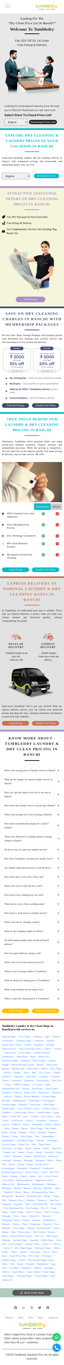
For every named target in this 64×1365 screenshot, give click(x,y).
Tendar (20, 1264)
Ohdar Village (17, 1212)
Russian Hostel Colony (21, 1236)
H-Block (16, 1124)
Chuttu (7, 1085)
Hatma (15, 1128)
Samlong (6, 1240)
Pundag (30, 1228)
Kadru (46, 1148)
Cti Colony (37, 1085)
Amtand (50, 1041)
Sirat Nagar (35, 1252)
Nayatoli (18, 1204)
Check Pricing (30, 299)
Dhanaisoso (44, 1092)
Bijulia (44, 1069)
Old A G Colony (34, 1212)
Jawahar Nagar (9, 1144)
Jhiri (34, 1144)
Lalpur (23, 1176)
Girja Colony (47, 1116)
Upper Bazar (18, 1272)
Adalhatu (37, 1037)
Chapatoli (6, 1076)
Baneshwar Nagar (10, 1060)
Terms (30, 1318)
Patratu (16, 1224)
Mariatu (37, 1188)
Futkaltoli (6, 1112)
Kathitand (6, 1160)
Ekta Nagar (35, 1104)
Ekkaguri (23, 1104)
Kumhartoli (48, 1168)
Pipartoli (47, 1224)
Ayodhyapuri (8, 1056)
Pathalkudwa (49, 1220)
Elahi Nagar (49, 1104)
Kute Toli (54, 1172)
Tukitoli (37, 1268)
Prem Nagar (18, 1228)
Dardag (25, 1088)
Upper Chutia (33, 1272)
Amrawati (38, 1041)
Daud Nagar (37, 1088)
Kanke (39, 1152)
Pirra (56, 1224)
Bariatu (40, 1065)
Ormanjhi (6, 1216)
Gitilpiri (29, 1120)
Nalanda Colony (16, 1200)
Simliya (23, 1252)
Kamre (21, 1152)
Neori (27, 1204)
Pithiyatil (6, 1228)
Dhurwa (8, 1096)
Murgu (47, 1196)
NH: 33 (44, 1208)
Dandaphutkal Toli (10, 1088)
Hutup (15, 1136)
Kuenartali (22, 1168)
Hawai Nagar (37, 1128)
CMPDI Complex (21, 1085)
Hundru (52, 1132)
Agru (47, 1037)
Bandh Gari (43, 1056)
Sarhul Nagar (47, 1240)
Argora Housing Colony (30, 1049)
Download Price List (43, 122)
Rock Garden (39, 1232)
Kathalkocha (39, 1156)
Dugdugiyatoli (19, 1100)
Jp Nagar (18, 1148)
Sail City (39, 1236)
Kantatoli (49, 1152)
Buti (34, 1072)
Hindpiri (23, 1132)
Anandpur (38, 1045)
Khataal (17, 1160)
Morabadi (20, 1196)
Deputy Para (30, 1092)
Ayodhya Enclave (42, 1053)
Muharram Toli (34, 1196)
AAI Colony (24, 1037)
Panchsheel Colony (11, 1220)
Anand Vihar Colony (11, 1045)
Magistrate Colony (44, 1180)
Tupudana (48, 1268)
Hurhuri (5, 1136)
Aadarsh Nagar (9, 1037)
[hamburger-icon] (7, 6)
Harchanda (37, 1124)
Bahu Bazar (22, 1056)
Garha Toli (15, 1116)
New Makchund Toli (13, 1208)
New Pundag (32, 1208)
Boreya (7, 1072)
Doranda (6, 1100)
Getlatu (34, 1116)
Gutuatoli (53, 1120)
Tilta (4, 1268)
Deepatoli (6, 1092)
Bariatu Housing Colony (22, 1065)
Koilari (12, 1164)
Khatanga (28, 1160)
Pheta (24, 1224)
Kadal (28, 1148)
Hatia (6, 1128)
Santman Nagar (20, 1240)
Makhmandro (23, 1184)
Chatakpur (44, 1076)
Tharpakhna (42, 1264)
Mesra (26, 1192)
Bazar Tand (52, 1065)
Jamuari (40, 1140)
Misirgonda (7, 1196)
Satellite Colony (32, 1244)
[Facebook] (16, 1308)
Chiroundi (16, 1080)
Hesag (13, 1132)
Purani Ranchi (43, 1228)
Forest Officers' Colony (28, 1108)
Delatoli (17, 1092)
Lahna (5, 1176)
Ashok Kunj (10, 1053)
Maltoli (17, 1188)
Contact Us (53, 1318)
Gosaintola (41, 1120)
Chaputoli (18, 1076)
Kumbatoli (35, 1168)
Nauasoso (42, 1200)
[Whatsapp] (24, 1308)
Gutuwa (5, 1124)
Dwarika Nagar (9, 1104)
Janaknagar (52, 1140)
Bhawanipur (32, 1069)
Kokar (21, 1164)
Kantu (7, 1156)
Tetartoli (30, 1264)
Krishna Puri (42, 1164)
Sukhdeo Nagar (9, 1260)
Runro (5, 1236)
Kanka (30, 1152)
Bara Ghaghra (39, 1060)
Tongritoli (26, 1268)
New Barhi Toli (40, 1204)
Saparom (34, 1240)
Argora (47, 1049)
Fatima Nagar (8, 1108)
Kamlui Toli (9, 1152)
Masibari (48, 1188)
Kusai (44, 1172)
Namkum (30, 1200)
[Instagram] (32, 1308)
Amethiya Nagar (24, 1041)
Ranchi (5, 1232)
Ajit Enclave (7, 1041)
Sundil (22, 1260)
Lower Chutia (51, 1176)
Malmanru (52, 1184)
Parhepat (36, 1220)
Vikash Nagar (41, 1276)
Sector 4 (8, 1248)
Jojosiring (6, 1148)
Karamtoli (17, 1156)
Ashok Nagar (25, 1053)
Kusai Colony (32, 1172)
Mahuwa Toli (8, 1184)
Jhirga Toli (24, 1144)
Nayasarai (6, 1204)
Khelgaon (40, 1160)
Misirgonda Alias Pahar (43, 1192)
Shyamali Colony (43, 1248)
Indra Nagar (26, 1136)
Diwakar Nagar (49, 1096)
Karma (28, 1156)
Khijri (50, 1160)
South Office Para (18, 1256)
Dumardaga (34, 1100)
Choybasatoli (43, 1080)
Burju (26, 1072)
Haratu (26, 1124)
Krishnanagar (8, 1168)
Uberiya (5, 1272)
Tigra (53, 1264)
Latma (32, 1176)
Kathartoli (53, 1156)
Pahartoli (46, 1216)
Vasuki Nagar (48, 1272)
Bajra (33, 1056)
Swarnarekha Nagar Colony (41, 1260)
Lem (40, 1176)
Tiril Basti (14, 1268)
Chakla (56, 1072)
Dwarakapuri (48, 1100)
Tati (12, 1264)
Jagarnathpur (8, 1140)
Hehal (4, 1132)
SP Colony (34, 1256)
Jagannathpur (48, 1136)
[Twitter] (40, 1308)
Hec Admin (51, 1128)
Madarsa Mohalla (24, 1180)
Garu (25, 1116)
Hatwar (24, 1128)
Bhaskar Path (18, 1069)
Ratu (13, 1232)
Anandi (27, 1045)
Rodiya (51, 1232)
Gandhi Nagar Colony (24, 1112)
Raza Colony (24, 1232)
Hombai (42, 1132)
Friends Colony (50, 1108)
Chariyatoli (31, 1076)
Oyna (16, 1216)
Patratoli (6, 1224)
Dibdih (18, 1096)
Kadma (37, 1148)
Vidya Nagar (8, 1276)
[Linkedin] (48, 1308)
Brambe (17, 1072)
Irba (37, 1136)
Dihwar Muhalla (31, 1096)
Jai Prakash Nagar (25, 1140)
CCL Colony (45, 1072)
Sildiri (57, 1248)
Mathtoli (8, 1192)
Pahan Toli (34, 1216)
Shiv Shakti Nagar (23, 1248)
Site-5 (46, 1252)
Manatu (27, 1188)
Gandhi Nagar (43, 1112)
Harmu (48, 1124)
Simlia (5, 1252)
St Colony (47, 1256)
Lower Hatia (7, 1180)
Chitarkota (29, 1080)
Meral (18, 1192)
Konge (30, 1164)
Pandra (26, 1220)
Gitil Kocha (17, 1120)
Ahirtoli (56, 1037)
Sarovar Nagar (15, 1244)
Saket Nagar (52, 1236)
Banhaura (25, 1060)
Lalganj (14, 1176)
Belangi (5, 1069)
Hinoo (33, 1132)
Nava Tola (54, 1200)
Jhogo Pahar (44, 1144)
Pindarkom (35, 1224)
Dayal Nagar (51, 1088)
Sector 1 (47, 1244)
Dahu (48, 1085)
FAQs (20, 1318)
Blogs (40, 1318)
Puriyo (56, 1228)
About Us (9, 1318)
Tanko (5, 1264)
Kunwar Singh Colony (12, 1172)
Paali (23, 1216)
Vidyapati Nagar (24, 1276)
